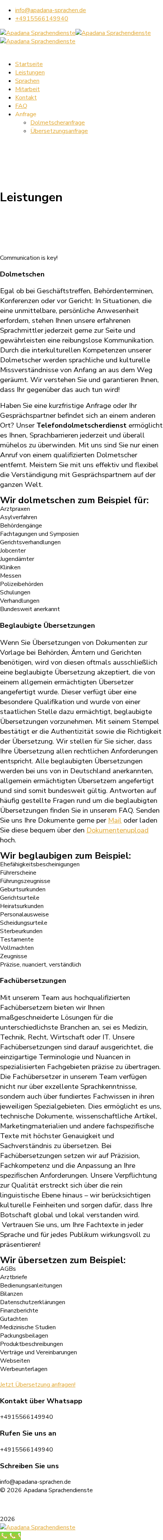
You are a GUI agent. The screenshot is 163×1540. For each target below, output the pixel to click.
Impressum (53, 1505)
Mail (115, 820)
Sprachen (27, 81)
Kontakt (26, 97)
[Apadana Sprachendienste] (37, 33)
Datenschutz (17, 1505)
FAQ (21, 106)
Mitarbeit (27, 89)
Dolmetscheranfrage (57, 122)
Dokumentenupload (117, 830)
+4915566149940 (41, 18)
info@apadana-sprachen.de (50, 10)
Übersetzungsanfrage (59, 131)
